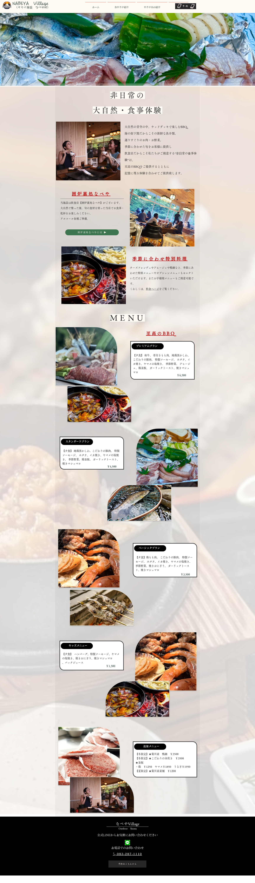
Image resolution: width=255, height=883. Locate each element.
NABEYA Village (30, 3)
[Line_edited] (127, 842)
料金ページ (152, 289)
